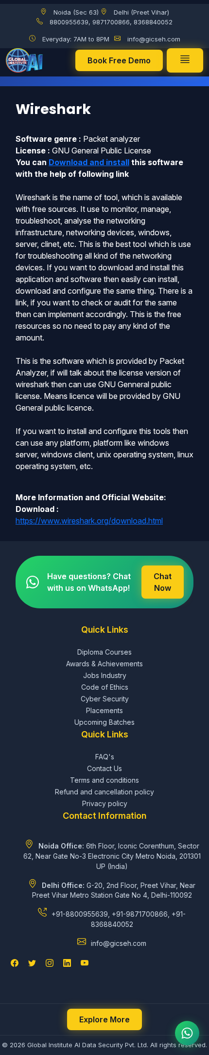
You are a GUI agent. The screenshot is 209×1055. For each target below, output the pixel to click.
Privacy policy (104, 803)
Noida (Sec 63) (76, 12)
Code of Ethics (104, 687)
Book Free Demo (119, 60)
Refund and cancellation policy (104, 792)
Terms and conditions (104, 780)
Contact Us (104, 768)
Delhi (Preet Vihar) (141, 12)
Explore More (104, 1019)
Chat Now (163, 582)
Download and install (89, 162)
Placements (104, 710)
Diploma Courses (104, 652)
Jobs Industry (104, 675)
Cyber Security (105, 699)
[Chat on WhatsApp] (187, 1033)
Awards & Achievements (104, 663)
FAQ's (104, 757)
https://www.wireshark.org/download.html (89, 521)
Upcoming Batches (104, 722)
